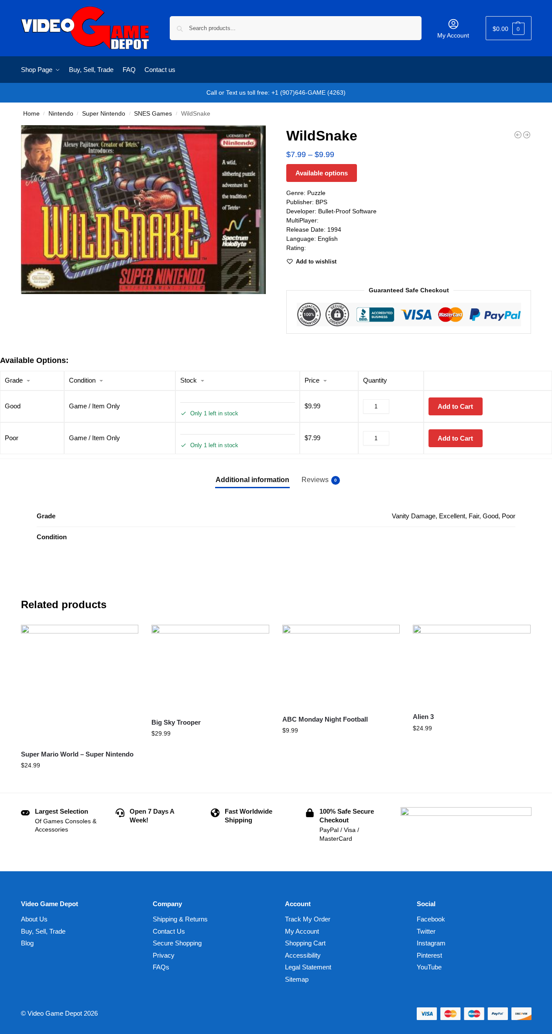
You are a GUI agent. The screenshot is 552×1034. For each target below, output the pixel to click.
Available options (321, 173)
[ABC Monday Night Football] (341, 666)
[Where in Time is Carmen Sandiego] (518, 134)
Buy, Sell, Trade (43, 931)
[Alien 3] (472, 665)
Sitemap (297, 979)
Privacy (164, 955)
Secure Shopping (177, 943)
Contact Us (169, 931)
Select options (79, 784)
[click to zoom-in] (143, 209)
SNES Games (153, 113)
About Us (34, 919)
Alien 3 (423, 716)
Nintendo (60, 113)
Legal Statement (308, 967)
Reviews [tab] (319, 479)
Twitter (426, 931)
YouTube (429, 967)
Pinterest (429, 955)
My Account (453, 35)
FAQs (161, 967)
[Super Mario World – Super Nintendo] (80, 684)
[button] (508, 28)
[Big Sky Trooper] (210, 668)
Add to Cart (455, 406)
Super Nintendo (103, 113)
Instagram (431, 943)
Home (31, 113)
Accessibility (303, 955)
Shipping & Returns (180, 919)
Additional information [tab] (252, 479)
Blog (27, 943)
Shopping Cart (305, 943)
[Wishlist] (125, 637)
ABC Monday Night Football (325, 719)
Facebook (431, 919)
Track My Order (307, 919)
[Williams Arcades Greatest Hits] (526, 134)
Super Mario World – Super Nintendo (77, 754)
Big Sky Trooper (176, 722)
